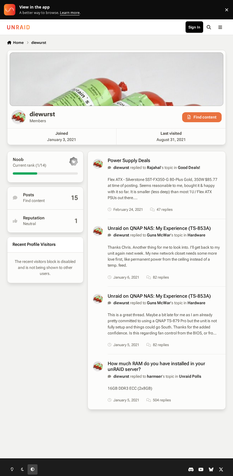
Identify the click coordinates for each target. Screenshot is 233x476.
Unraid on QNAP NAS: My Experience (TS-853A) (159, 228)
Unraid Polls (190, 376)
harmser (154, 376)
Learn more (11, 10)
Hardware (196, 235)
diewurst (121, 167)
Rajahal (154, 167)
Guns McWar (158, 235)
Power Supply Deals (129, 160)
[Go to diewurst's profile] (98, 164)
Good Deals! (189, 167)
